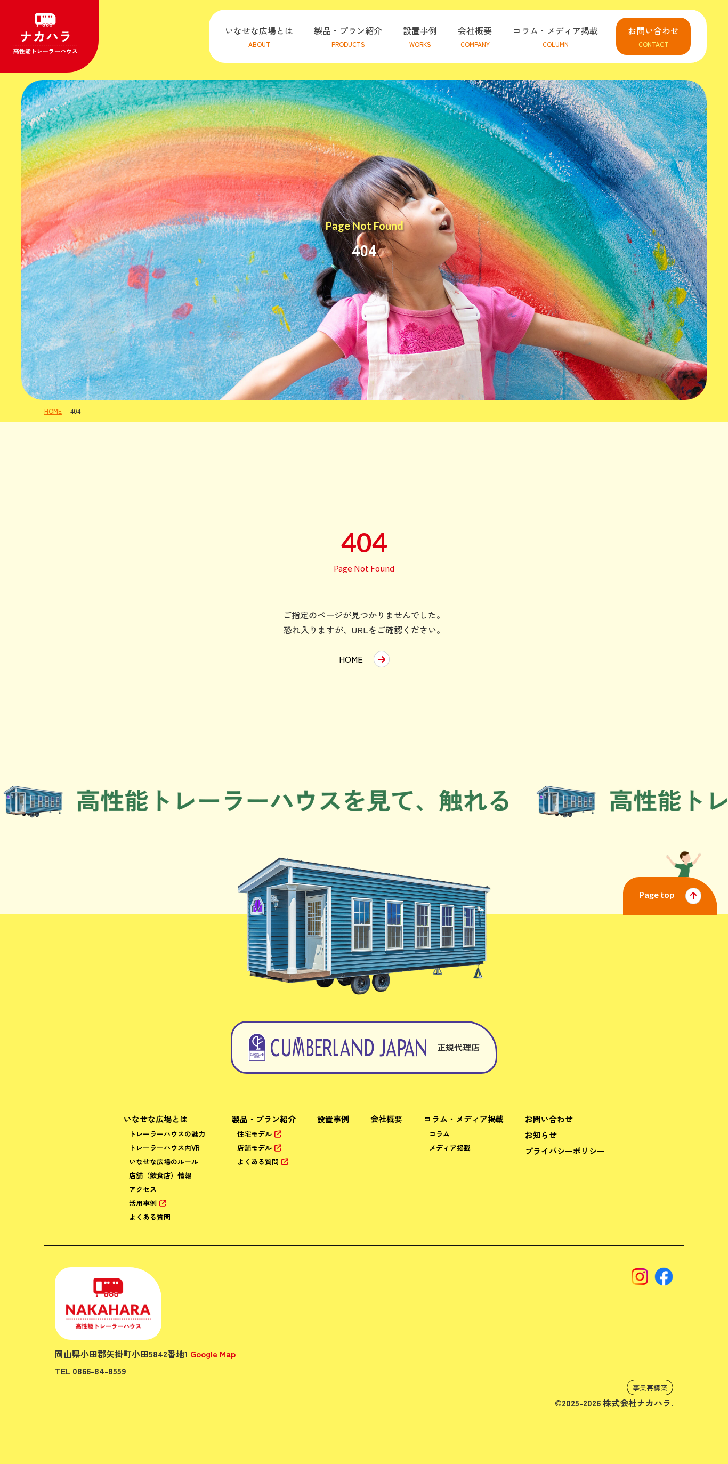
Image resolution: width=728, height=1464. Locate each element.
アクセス (143, 1189)
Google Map (213, 1353)
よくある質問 (150, 1217)
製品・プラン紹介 (264, 1118)
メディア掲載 (450, 1148)
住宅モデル (254, 1134)
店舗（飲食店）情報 (160, 1175)
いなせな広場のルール (163, 1161)
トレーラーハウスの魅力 (167, 1134)
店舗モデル (254, 1148)
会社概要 (386, 1118)
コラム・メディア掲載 (464, 1118)
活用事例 (143, 1203)
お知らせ (541, 1134)
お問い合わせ (549, 1118)
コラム (439, 1134)
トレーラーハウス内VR (164, 1148)
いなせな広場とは (156, 1118)
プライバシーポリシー (565, 1150)
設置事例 (333, 1118)
